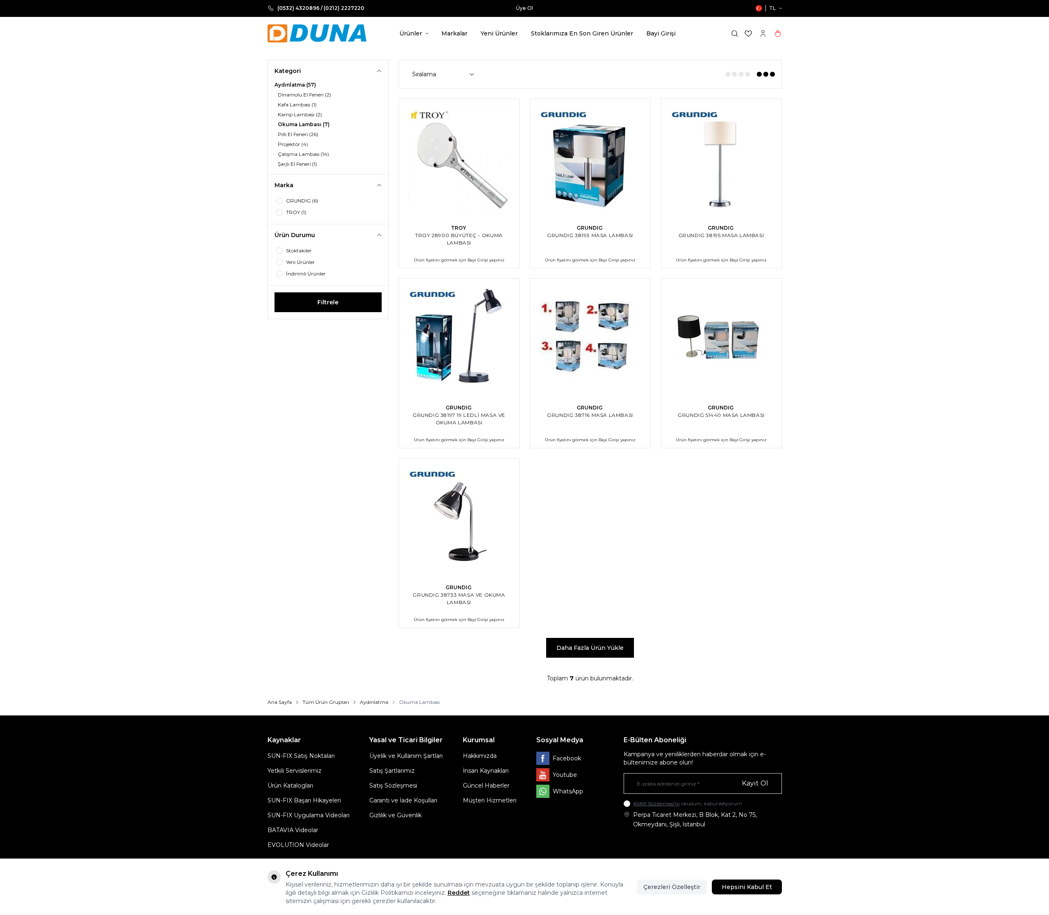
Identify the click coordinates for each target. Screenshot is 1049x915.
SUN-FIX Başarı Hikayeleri (304, 800)
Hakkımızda (480, 756)
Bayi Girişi (661, 33)
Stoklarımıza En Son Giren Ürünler (582, 33)
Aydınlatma (374, 702)
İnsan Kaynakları (486, 770)
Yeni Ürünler (499, 33)
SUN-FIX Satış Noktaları (301, 756)
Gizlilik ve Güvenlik (395, 815)
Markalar (454, 33)
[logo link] (317, 33)
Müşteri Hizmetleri (489, 800)
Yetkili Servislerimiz (295, 770)
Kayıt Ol (755, 783)
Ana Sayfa (280, 702)
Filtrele (327, 302)
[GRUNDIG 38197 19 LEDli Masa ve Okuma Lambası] (459, 339)
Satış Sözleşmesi (393, 785)
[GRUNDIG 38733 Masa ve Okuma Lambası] (459, 519)
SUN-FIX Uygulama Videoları (309, 815)
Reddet (459, 892)
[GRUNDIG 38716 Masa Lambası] (590, 339)
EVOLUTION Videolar (298, 845)
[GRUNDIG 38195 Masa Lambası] (721, 159)
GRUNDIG (590, 228)
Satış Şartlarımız (392, 770)
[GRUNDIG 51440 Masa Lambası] (721, 339)
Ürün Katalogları (290, 785)
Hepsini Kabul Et (747, 887)
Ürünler (410, 33)
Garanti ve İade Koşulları (403, 800)
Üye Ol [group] (524, 8)
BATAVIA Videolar (293, 830)
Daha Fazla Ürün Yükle (590, 648)
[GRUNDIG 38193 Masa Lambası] (590, 159)
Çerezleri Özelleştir (671, 887)
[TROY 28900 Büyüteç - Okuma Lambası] (459, 159)
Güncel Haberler (486, 785)
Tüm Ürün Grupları (326, 702)
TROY (459, 228)
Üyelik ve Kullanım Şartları (406, 756)
